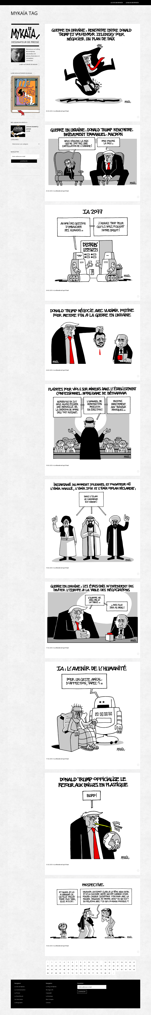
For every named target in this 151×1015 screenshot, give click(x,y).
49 (68, 969)
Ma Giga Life (49, 990)
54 (89, 969)
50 (72, 969)
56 (97, 969)
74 (80, 973)
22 (47, 966)
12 (97, 962)
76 (89, 973)
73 (76, 973)
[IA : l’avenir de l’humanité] (92, 709)
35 (101, 966)
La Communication (19, 990)
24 (56, 966)
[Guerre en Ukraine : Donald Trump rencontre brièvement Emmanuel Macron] (92, 156)
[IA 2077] (92, 246)
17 (117, 962)
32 (89, 966)
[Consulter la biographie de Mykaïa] (39, 64)
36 (105, 966)
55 (93, 969)
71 (68, 973)
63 (126, 969)
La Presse (17, 993)
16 (113, 962)
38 (113, 966)
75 (84, 973)
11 (93, 962)
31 (84, 966)
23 (52, 966)
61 (117, 969)
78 (97, 973)
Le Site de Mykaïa (19, 986)
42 (130, 966)
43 (134, 966)
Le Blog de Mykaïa (51, 986)
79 (101, 973)
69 (60, 973)
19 (126, 962)
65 (134, 969)
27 (68, 966)
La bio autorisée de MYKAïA (28, 64)
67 (52, 973)
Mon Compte (49, 999)
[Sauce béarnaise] (92, 423)
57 (101, 969)
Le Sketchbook (18, 996)
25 (60, 966)
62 (121, 969)
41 (126, 966)
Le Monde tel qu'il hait (61, 111)
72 (72, 973)
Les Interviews (18, 999)
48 (64, 969)
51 (76, 969)
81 (109, 973)
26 (64, 966)
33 (93, 966)
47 (60, 969)
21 (134, 962)
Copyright (49, 993)
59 (109, 969)
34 (97, 966)
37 (109, 966)
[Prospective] (92, 911)
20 (130, 962)
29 (76, 966)
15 (109, 962)
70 (64, 973)
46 (56, 969)
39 (117, 966)
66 (47, 973)
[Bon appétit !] (92, 613)
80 (105, 973)
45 (52, 969)
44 (47, 969)
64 (130, 969)
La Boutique (49, 996)
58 (105, 969)
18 (121, 962)
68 (56, 973)
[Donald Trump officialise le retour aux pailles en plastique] (92, 817)
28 (72, 966)
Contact (48, 1002)
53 (84, 969)
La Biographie (18, 1002)
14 (105, 962)
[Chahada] (92, 522)
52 (80, 969)
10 (89, 962)
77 (93, 973)
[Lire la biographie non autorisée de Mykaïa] (25, 115)
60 (113, 969)
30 (80, 966)
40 (121, 966)
